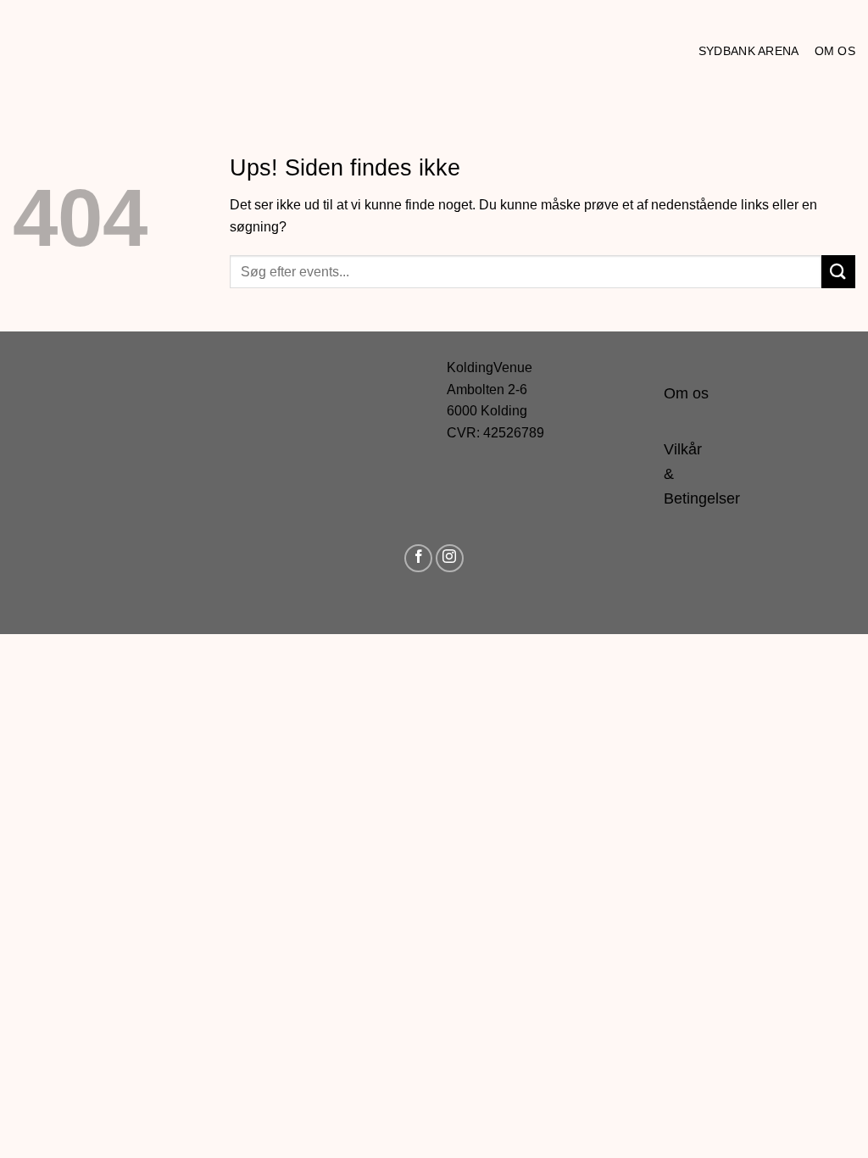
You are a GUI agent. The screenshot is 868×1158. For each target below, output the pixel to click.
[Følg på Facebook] (418, 558)
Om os (835, 51)
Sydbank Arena (748, 51)
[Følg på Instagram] (450, 558)
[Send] (838, 271)
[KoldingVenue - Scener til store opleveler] (89, 51)
